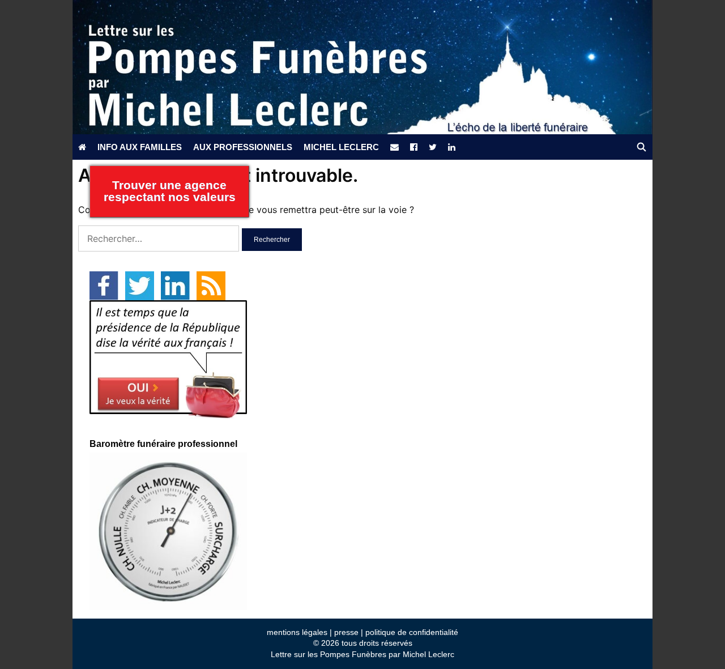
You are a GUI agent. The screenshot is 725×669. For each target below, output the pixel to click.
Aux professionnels (242, 147)
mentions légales (297, 632)
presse (346, 632)
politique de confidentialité (411, 632)
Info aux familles (139, 147)
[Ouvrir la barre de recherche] (641, 147)
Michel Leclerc (341, 147)
